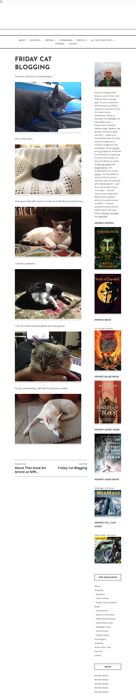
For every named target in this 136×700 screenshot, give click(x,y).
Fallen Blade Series (104, 623)
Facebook (114, 213)
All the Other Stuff (101, 40)
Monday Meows (102, 675)
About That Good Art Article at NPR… (30, 468)
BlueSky (105, 213)
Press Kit (81, 40)
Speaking (59, 43)
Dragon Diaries (102, 635)
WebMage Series (103, 627)
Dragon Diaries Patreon (106, 602)
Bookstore (100, 594)
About (22, 40)
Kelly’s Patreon (102, 598)
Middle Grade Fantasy (106, 618)
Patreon (116, 148)
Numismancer (102, 610)
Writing (49, 40)
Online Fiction (102, 631)
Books (97, 606)
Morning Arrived (104, 164)
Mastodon (103, 216)
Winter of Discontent (105, 614)
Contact (73, 43)
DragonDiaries (101, 167)
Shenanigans (66, 40)
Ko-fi (101, 151)
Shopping (35, 40)
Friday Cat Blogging (72, 466)
